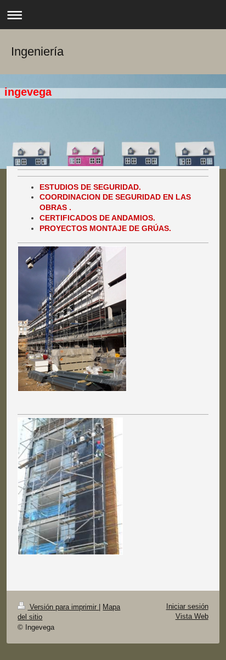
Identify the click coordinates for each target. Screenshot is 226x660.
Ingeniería (37, 51)
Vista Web (192, 616)
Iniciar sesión (187, 606)
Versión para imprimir (63, 607)
